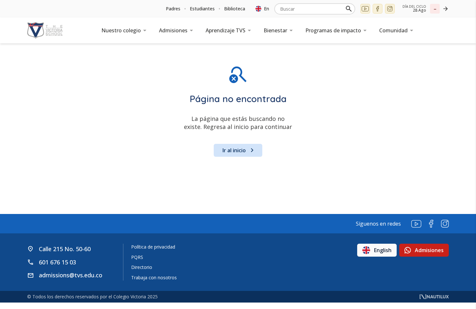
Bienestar (275, 30)
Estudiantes (202, 8)
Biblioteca (234, 8)
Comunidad (393, 30)
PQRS (137, 257)
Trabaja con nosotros (154, 277)
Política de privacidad (153, 247)
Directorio (141, 267)
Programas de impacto (333, 30)
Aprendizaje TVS (225, 30)
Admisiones (173, 30)
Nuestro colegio (121, 30)
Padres (173, 8)
